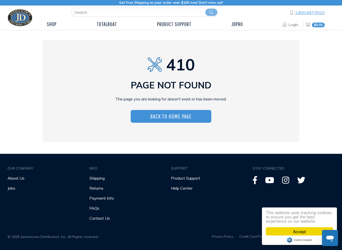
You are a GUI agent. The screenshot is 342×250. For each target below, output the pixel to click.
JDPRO (237, 24)
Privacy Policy (222, 236)
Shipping (97, 178)
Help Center (182, 188)
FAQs (94, 208)
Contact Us (99, 218)
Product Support (185, 178)
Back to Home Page (171, 116)
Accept (299, 231)
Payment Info (101, 198)
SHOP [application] (52, 24)
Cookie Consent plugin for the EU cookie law (299, 240)
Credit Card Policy (253, 236)
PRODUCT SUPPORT (174, 24)
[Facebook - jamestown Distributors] (255, 181)
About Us (16, 178)
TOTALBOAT (107, 24)
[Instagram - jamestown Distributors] (285, 181)
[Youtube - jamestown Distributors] (269, 181)
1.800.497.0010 (310, 12)
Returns (96, 188)
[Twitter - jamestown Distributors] (301, 181)
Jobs (11, 188)
